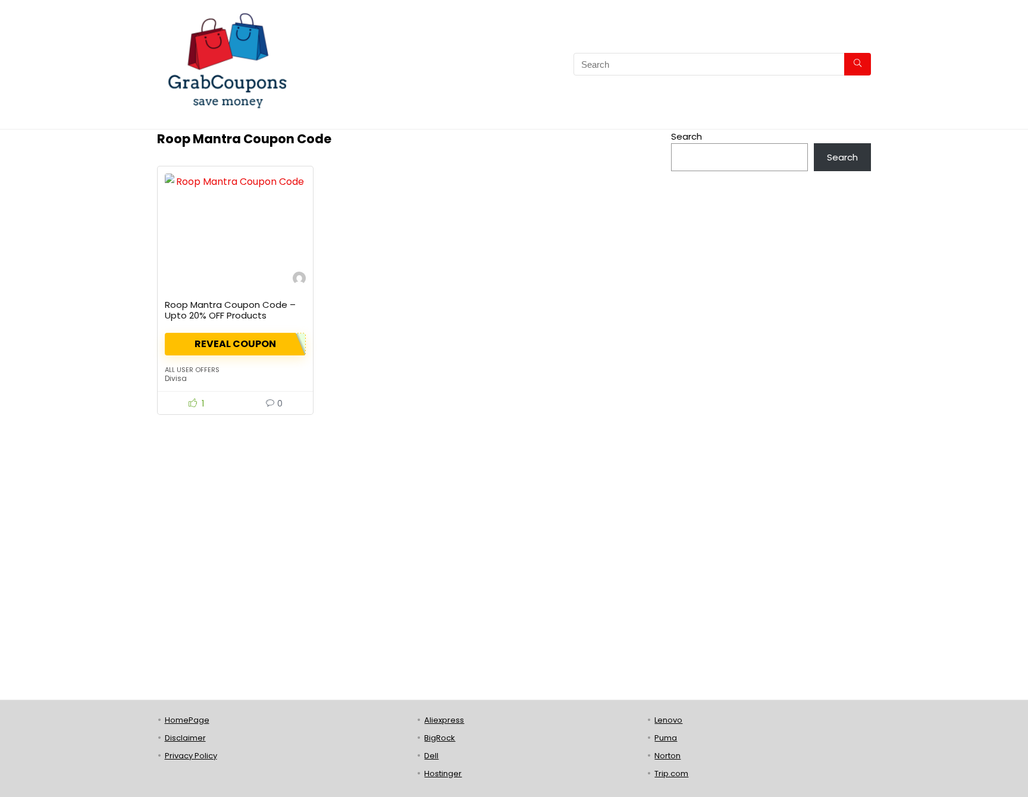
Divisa (176, 378)
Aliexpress (444, 720)
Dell (431, 755)
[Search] (857, 64)
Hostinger (443, 773)
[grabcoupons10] (299, 279)
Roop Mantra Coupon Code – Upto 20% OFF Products (230, 310)
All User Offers (192, 369)
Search (686, 136)
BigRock (439, 738)
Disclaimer (185, 738)
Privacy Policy (191, 755)
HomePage (187, 720)
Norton (667, 755)
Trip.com (671, 773)
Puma (665, 738)
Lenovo (668, 720)
